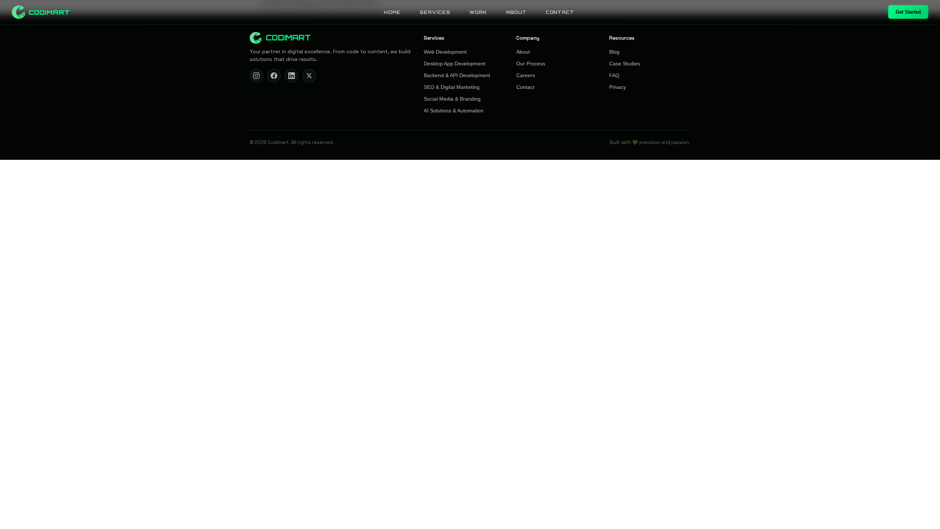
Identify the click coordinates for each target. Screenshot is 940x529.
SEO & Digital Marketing (452, 87)
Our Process (530, 63)
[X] (309, 75)
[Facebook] (274, 75)
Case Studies (624, 63)
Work (478, 12)
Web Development (445, 52)
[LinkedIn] (291, 75)
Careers (525, 75)
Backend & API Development (457, 75)
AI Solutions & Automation (454, 111)
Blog (614, 52)
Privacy (617, 87)
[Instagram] (256, 75)
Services (435, 12)
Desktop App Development (454, 63)
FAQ (614, 75)
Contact (560, 12)
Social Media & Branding (452, 99)
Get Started (908, 12)
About (516, 12)
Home (392, 12)
